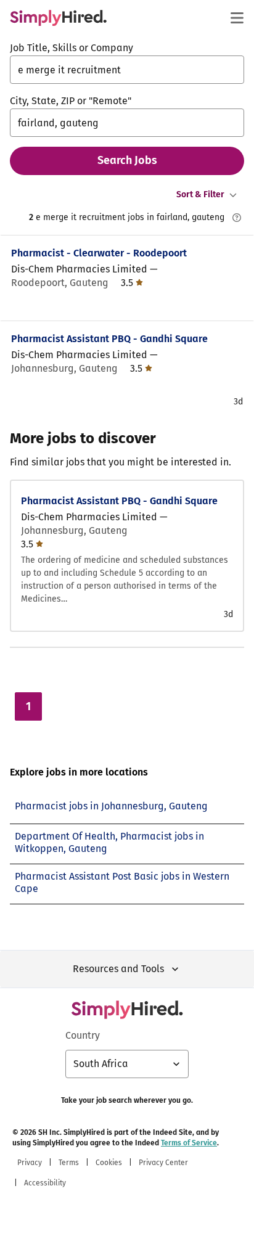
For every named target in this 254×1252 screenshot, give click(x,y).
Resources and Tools (118, 969)
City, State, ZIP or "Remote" (70, 101)
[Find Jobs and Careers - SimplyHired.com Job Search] (58, 18)
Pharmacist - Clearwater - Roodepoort (99, 253)
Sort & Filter (200, 194)
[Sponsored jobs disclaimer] (236, 217)
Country (82, 1035)
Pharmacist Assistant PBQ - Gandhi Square (109, 339)
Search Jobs (127, 160)
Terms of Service (189, 1143)
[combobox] (127, 69)
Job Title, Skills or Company (71, 48)
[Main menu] (236, 17)
